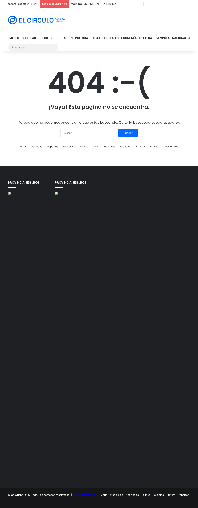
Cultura (145, 38)
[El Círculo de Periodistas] (36, 20)
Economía (129, 38)
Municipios (116, 494)
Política (81, 38)
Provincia (162, 38)
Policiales (110, 38)
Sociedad (29, 38)
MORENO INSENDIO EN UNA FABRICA (93, 3)
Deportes (46, 38)
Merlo (14, 38)
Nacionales (181, 38)
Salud (95, 38)
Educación (64, 38)
